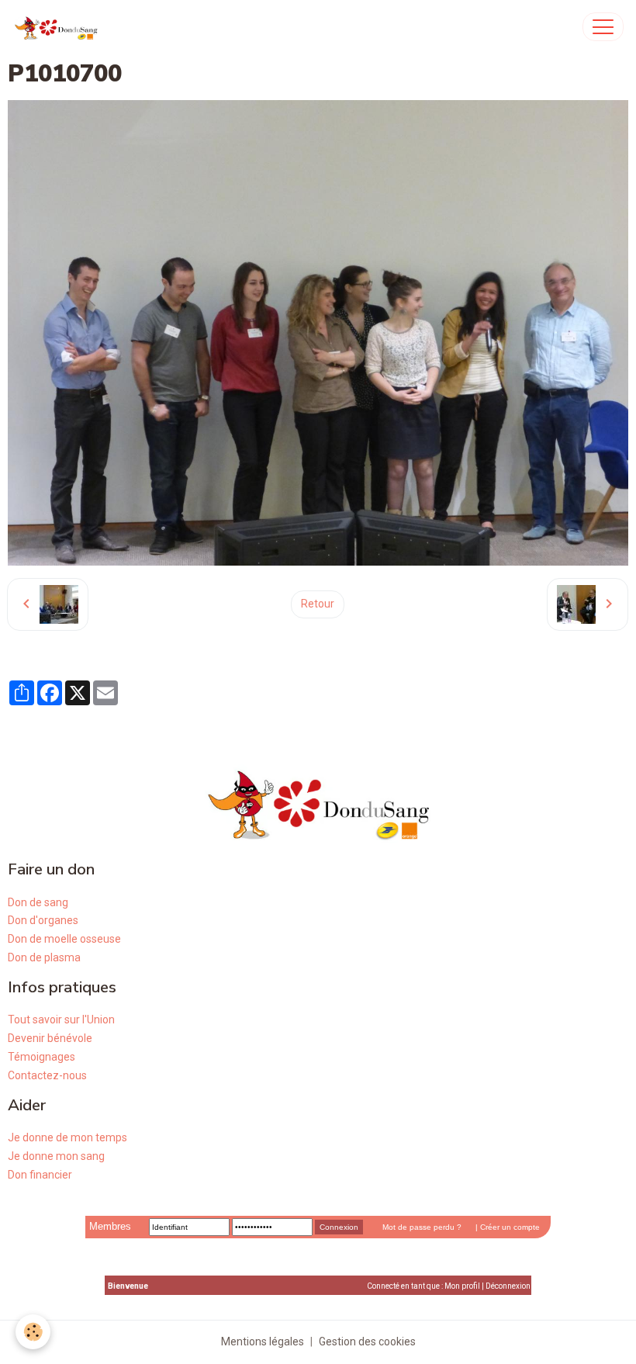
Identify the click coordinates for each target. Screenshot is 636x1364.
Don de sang (38, 902)
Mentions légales (262, 1341)
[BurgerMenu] (603, 26)
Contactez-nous (47, 1075)
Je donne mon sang (56, 1156)
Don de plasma (44, 957)
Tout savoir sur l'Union (61, 1019)
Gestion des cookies (367, 1341)
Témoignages (41, 1057)
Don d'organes (43, 920)
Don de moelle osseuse (64, 939)
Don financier (40, 1174)
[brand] (58, 26)
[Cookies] (33, 1331)
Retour (317, 603)
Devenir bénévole (50, 1038)
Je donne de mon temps (67, 1137)
